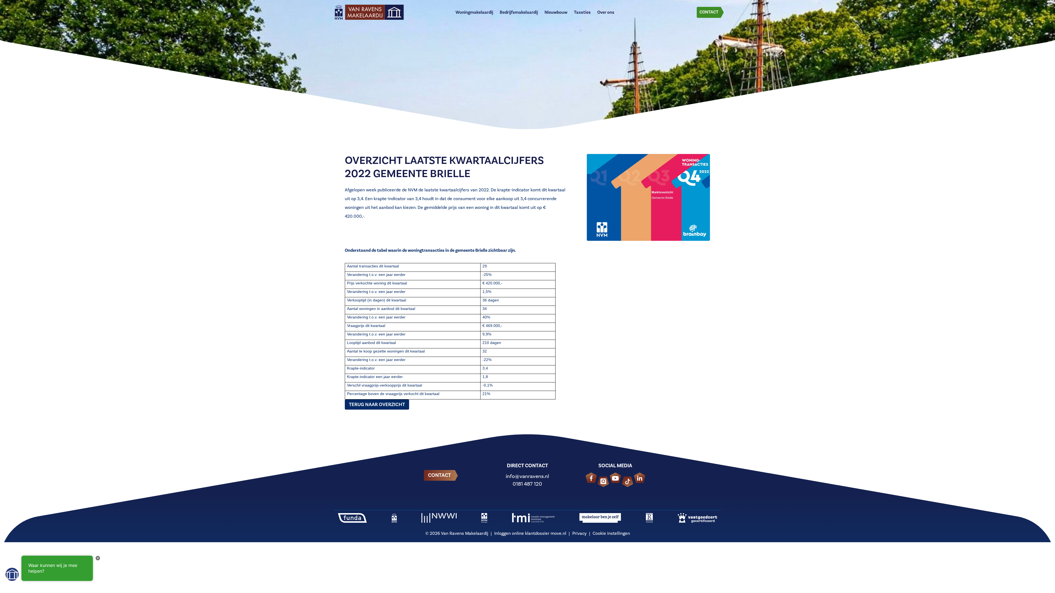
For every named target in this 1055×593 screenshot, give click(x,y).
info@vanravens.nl (527, 476)
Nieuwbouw (556, 12)
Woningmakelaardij (474, 12)
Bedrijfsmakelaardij (519, 12)
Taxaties (582, 12)
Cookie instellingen (611, 533)
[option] (527, 68)
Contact (708, 12)
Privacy (579, 533)
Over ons (605, 12)
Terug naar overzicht (377, 404)
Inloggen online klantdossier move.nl (530, 533)
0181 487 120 (527, 484)
